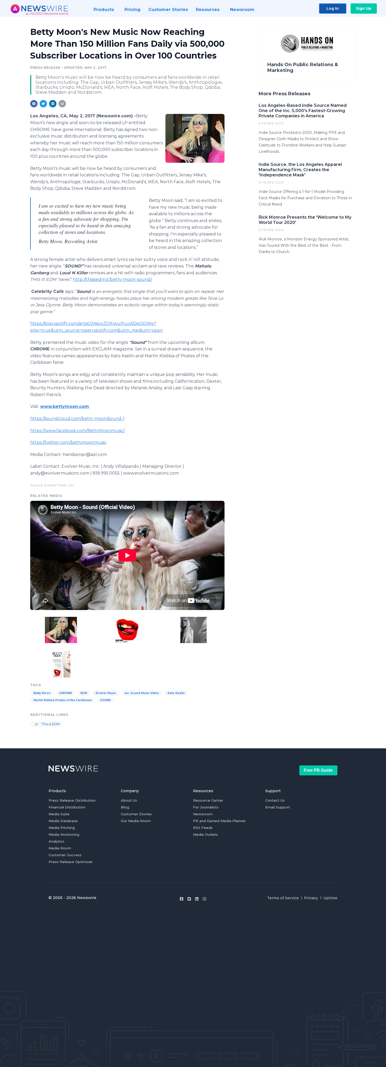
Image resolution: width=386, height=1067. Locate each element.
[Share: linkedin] (52, 103)
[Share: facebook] (33, 103)
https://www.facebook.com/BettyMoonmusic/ (77, 430)
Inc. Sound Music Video (141, 693)
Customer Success (65, 855)
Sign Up (363, 8)
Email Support (277, 807)
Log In (332, 8)
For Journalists (205, 807)
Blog (125, 807)
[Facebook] (181, 899)
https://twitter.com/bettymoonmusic (68, 442)
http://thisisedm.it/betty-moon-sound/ (112, 279)
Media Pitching (62, 828)
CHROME (65, 693)
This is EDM (50, 724)
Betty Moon (41, 693)
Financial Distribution (67, 807)
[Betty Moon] (195, 138)
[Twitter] (189, 899)
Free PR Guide (318, 770)
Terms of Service (283, 898)
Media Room (60, 848)
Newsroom (203, 814)
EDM (83, 693)
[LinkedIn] (197, 899)
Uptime (330, 898)
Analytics (56, 841)
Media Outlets (205, 834)
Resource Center (208, 800)
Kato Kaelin (176, 693)
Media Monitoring (64, 834)
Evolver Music (106, 693)
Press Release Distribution (72, 800)
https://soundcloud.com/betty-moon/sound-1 (77, 418)
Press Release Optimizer (71, 862)
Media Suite (59, 814)
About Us (129, 800)
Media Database (63, 821)
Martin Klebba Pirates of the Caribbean (62, 700)
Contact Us (275, 800)
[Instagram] (204, 899)
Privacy (311, 898)
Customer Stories (136, 814)
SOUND (105, 700)
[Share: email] (62, 103)
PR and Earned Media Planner (219, 821)
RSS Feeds (203, 828)
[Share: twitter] (43, 103)
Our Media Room (136, 821)
